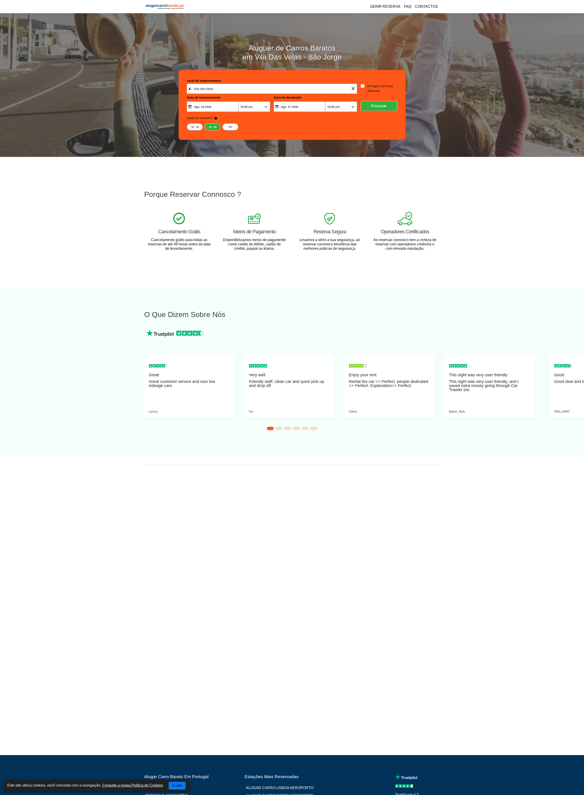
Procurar (379, 105)
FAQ (407, 6)
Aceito (177, 785)
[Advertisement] (292, 511)
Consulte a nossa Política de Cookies (132, 785)
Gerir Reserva (385, 6)
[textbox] (272, 89)
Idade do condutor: (200, 118)
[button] (270, 428)
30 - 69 (212, 127)
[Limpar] (353, 89)
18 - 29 (195, 127)
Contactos (426, 6)
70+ (230, 127)
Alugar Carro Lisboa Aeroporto (279, 788)
